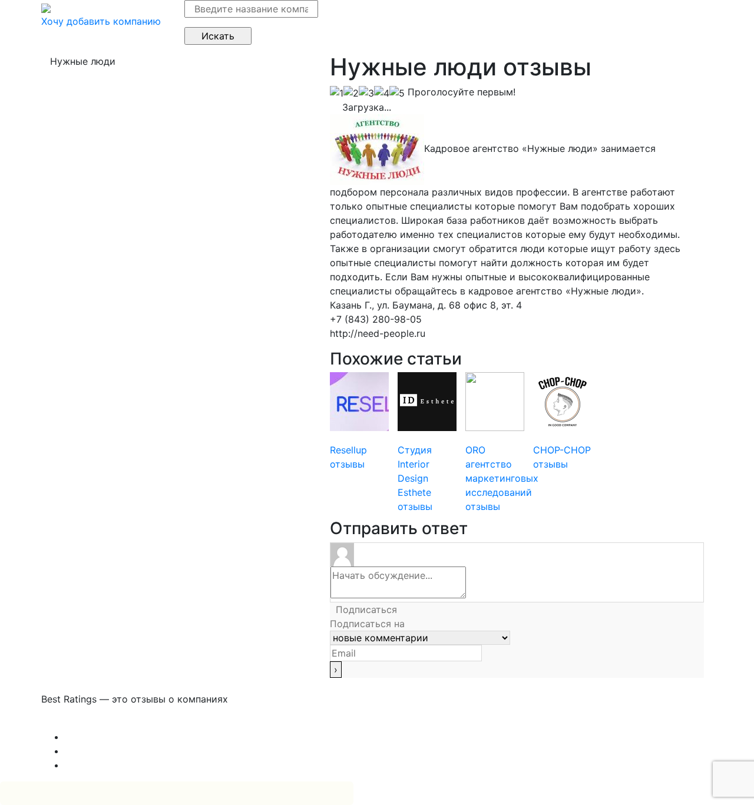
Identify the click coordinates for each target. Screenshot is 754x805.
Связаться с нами (82, 722)
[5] (397, 93)
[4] (381, 93)
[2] (351, 93)
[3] (366, 93)
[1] (336, 93)
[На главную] (46, 7)
